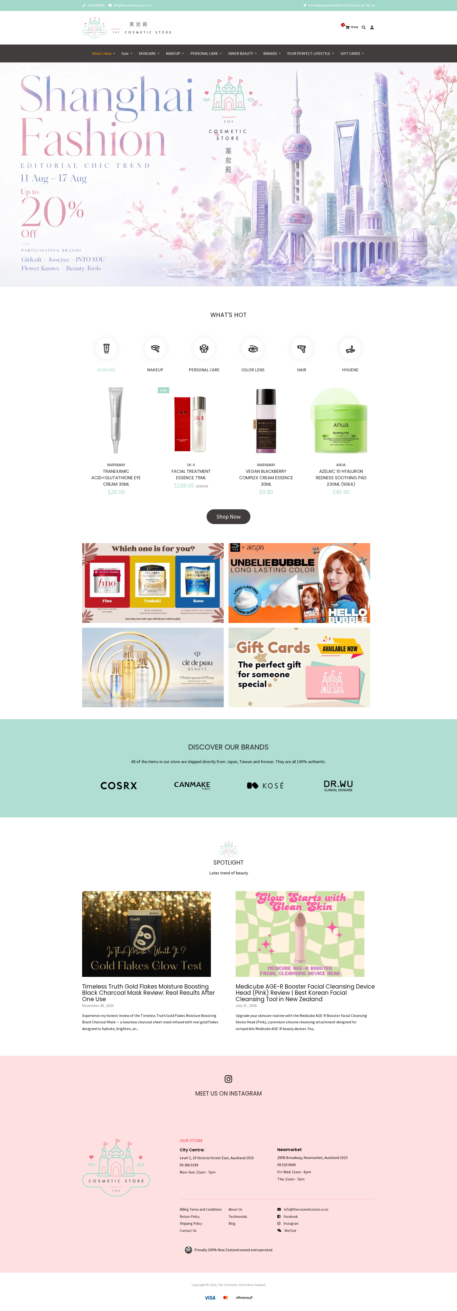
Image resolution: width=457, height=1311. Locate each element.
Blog (231, 1223)
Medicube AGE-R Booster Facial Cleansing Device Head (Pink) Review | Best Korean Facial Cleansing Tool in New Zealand (305, 993)
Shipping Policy (191, 1223)
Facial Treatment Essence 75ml (191, 474)
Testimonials (237, 1216)
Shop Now (228, 516)
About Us (235, 1209)
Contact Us (188, 1230)
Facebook (290, 1216)
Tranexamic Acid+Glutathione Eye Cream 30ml (116, 477)
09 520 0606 (286, 1164)
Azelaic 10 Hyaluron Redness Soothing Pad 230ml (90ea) (341, 477)
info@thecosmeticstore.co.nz (132, 5)
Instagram (290, 1223)
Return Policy (190, 1216)
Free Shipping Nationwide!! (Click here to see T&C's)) (341, 5)
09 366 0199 (189, 1165)
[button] (16, 176)
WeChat (290, 1230)
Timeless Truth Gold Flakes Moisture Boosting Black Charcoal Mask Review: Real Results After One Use (148, 993)
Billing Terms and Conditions (201, 1209)
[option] (228, 174)
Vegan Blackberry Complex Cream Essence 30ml (266, 477)
